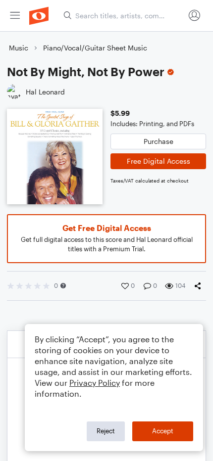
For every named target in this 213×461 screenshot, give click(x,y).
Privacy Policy (94, 382)
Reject (106, 431)
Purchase (158, 141)
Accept (162, 431)
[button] (63, 285)
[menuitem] (15, 15)
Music (18, 48)
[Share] (199, 285)
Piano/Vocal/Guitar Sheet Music (95, 48)
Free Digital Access (158, 161)
